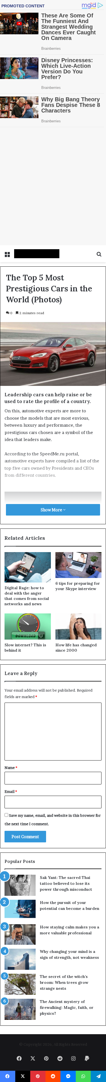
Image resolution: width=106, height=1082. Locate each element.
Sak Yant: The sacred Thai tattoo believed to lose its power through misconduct (66, 765)
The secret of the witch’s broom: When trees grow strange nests (64, 864)
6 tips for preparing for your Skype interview (77, 468)
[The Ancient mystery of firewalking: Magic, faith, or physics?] (20, 891)
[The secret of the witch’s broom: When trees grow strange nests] (20, 866)
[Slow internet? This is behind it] (28, 508)
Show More (52, 391)
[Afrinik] (36, 135)
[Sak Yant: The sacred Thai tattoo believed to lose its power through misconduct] (20, 767)
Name (11, 649)
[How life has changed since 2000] (78, 508)
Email (11, 673)
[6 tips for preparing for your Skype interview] (78, 447)
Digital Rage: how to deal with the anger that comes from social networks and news (27, 477)
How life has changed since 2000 (76, 529)
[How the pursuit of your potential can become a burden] (20, 792)
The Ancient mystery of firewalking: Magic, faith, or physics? (67, 889)
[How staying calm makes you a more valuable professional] (20, 816)
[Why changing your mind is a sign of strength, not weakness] (20, 841)
